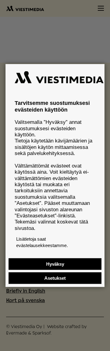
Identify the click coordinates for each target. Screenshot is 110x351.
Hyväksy (55, 264)
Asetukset (55, 278)
